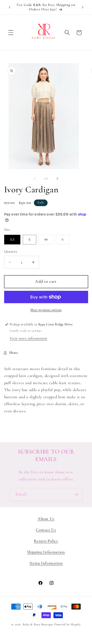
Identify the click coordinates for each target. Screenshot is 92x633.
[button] (11, 33)
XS (12, 239)
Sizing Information (46, 563)
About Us (46, 518)
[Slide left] (34, 178)
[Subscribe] (76, 494)
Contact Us (46, 529)
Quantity (11, 251)
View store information (28, 338)
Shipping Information (46, 552)
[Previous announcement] (9, 7)
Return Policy (46, 540)
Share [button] (13, 352)
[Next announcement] (82, 7)
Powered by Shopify (67, 624)
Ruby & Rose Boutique (38, 624)
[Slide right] (57, 178)
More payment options (46, 310)
